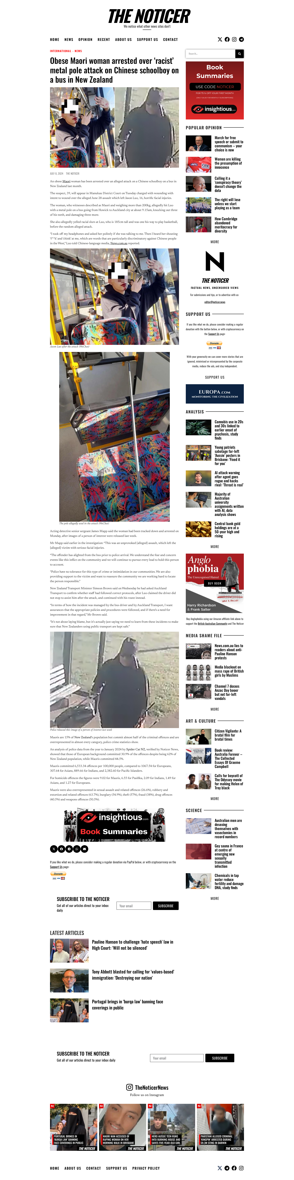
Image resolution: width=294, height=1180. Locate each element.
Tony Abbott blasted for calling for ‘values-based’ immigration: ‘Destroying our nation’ (133, 974)
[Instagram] (234, 39)
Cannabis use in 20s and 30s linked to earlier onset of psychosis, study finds (229, 430)
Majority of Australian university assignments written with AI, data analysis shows (229, 504)
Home (54, 39)
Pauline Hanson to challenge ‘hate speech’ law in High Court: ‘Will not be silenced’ (132, 944)
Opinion (85, 39)
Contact (170, 39)
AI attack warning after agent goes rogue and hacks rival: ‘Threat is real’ (229, 478)
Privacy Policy (146, 1168)
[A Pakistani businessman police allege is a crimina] (220, 1127)
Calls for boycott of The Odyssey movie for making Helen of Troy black (229, 781)
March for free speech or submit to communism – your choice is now (229, 143)
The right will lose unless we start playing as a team (227, 203)
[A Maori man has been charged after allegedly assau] (122, 1127)
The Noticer (147, 15)
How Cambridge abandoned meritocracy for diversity (226, 225)
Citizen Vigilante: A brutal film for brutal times (228, 735)
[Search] (239, 54)
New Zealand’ (83, 737)
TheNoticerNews (151, 1087)
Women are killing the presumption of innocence (228, 163)
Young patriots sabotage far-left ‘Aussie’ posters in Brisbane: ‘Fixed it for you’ (227, 455)
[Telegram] (241, 39)
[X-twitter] (220, 39)
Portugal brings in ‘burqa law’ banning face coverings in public (127, 1004)
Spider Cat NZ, (136, 749)
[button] (54, 849)
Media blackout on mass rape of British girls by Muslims (229, 671)
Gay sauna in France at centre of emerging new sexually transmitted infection (229, 856)
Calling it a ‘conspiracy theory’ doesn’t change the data (228, 184)
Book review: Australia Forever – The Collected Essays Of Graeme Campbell (228, 758)
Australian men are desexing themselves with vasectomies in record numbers (228, 828)
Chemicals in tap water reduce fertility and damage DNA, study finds (229, 881)
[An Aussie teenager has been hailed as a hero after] (171, 1127)
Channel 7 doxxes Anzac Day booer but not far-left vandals (227, 692)
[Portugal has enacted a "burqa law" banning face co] (73, 1127)
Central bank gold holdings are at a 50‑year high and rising (227, 529)
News (68, 39)
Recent (104, 39)
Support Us (147, 39)
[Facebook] (227, 39)
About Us (123, 39)
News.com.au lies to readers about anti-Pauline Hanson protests (229, 651)
